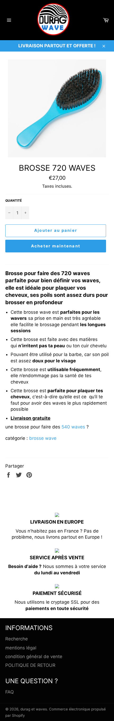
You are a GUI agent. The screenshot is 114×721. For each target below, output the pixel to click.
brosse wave (42, 438)
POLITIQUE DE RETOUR (30, 665)
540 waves (73, 426)
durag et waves (33, 709)
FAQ (9, 692)
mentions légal (20, 647)
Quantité (13, 200)
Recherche (16, 638)
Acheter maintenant (56, 245)
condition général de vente (33, 656)
